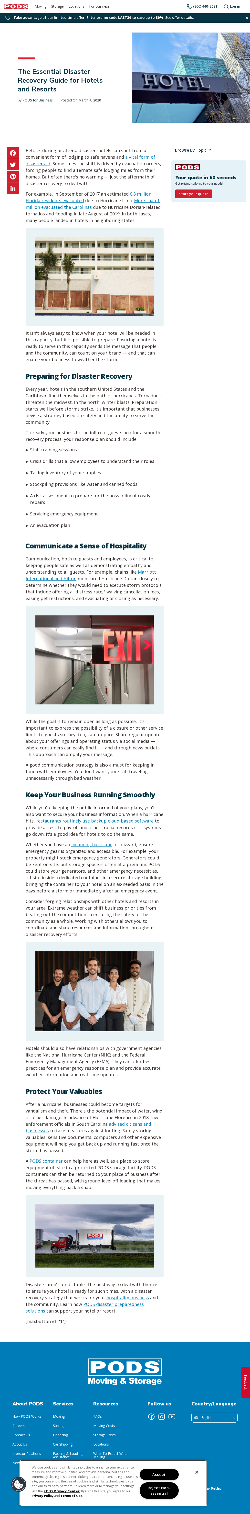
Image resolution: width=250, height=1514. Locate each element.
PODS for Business (37, 100)
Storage (59, 1425)
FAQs (97, 1416)
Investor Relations (26, 1453)
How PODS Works (26, 1416)
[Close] (196, 1472)
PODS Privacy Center (62, 1491)
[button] (19, 1484)
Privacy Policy (209, 1488)
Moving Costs (104, 1425)
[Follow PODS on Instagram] (162, 1417)
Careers (18, 1425)
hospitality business (127, 1298)
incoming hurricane (91, 844)
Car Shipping (63, 1444)
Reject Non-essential (159, 1490)
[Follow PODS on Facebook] (151, 1417)
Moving (59, 1416)
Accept (159, 1474)
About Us (19, 1444)
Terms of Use (71, 1495)
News (16, 1462)
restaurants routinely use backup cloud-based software (95, 821)
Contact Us (21, 1435)
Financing (60, 1435)
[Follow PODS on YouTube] (172, 1417)
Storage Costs (104, 1435)
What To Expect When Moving (110, 1455)
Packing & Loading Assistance (68, 1455)
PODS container (46, 1161)
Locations (101, 1444)
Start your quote (193, 193)
